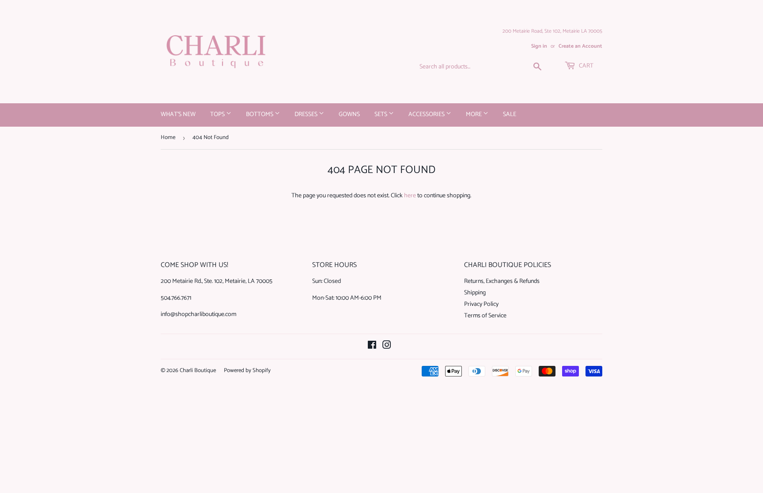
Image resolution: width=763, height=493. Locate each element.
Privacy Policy (481, 304)
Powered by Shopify (247, 370)
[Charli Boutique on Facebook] (372, 347)
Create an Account (580, 46)
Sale (509, 114)
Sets (381, 114)
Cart (585, 66)
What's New (178, 114)
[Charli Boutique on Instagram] (386, 347)
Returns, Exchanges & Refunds (502, 281)
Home (168, 137)
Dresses (307, 114)
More (474, 114)
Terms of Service (485, 316)
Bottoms (260, 114)
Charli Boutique (198, 370)
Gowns (349, 114)
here (410, 196)
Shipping (475, 293)
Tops (218, 114)
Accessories (427, 114)
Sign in (539, 46)
